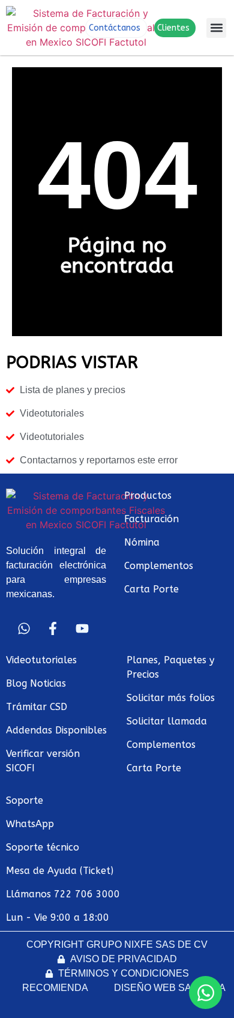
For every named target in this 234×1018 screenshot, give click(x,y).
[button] (216, 28)
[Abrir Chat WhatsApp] (205, 992)
